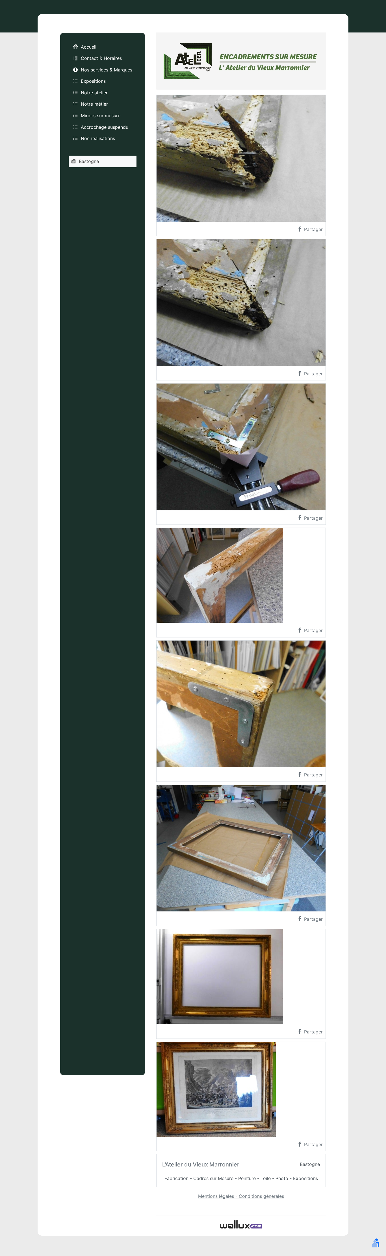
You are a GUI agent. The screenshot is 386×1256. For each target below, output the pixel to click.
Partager (313, 229)
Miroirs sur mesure (100, 115)
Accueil (88, 47)
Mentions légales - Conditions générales (241, 1196)
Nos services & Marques (106, 70)
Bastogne (89, 161)
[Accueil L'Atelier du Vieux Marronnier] (241, 60)
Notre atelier (94, 92)
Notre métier (94, 104)
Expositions (93, 81)
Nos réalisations (98, 138)
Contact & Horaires (101, 58)
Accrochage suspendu (104, 127)
